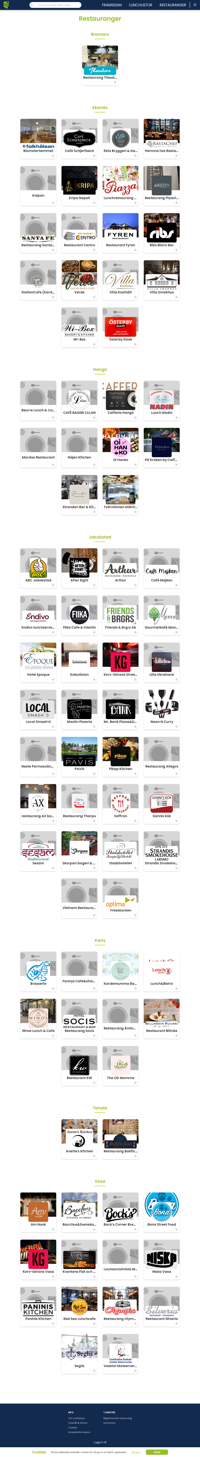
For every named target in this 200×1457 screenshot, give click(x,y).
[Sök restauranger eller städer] (55, 5)
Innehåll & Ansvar (78, 1422)
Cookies (72, 1427)
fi (195, 5)
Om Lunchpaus (76, 1418)
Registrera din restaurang (117, 1418)
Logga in (98, 1442)
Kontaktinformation (79, 1432)
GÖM (157, 1452)
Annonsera (109, 1422)
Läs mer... (136, 1452)
